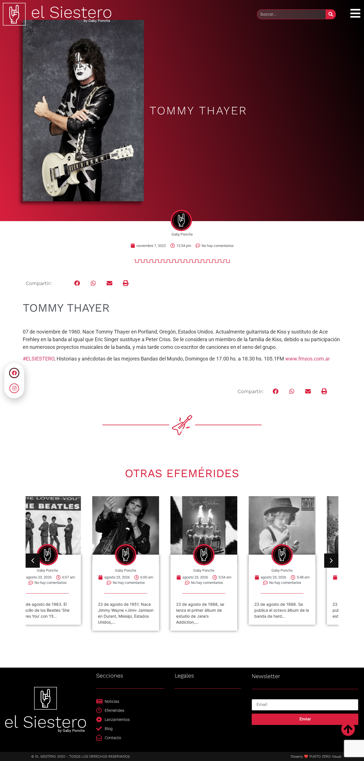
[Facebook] (14, 373)
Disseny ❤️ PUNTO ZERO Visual (316, 756)
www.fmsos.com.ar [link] (307, 359)
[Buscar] (331, 14)
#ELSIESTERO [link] (38, 359)
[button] (77, 283)
